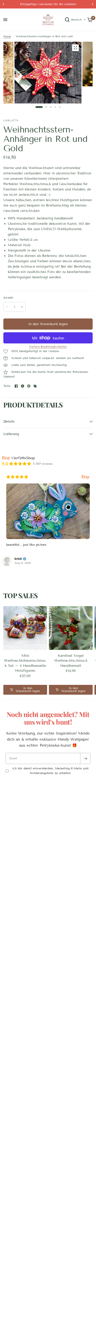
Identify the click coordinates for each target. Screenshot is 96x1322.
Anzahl (8, 298)
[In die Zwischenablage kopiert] (35, 386)
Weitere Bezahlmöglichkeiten (48, 346)
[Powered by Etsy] (85, 477)
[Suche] (67, 19)
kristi (18, 558)
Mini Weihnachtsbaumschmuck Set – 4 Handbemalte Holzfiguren (25, 663)
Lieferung (11, 434)
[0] (89, 19)
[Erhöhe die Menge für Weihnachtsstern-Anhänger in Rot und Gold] (21, 307)
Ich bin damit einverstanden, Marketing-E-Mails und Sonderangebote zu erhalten (50, 771)
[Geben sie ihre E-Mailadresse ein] (85, 758)
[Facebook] (16, 386)
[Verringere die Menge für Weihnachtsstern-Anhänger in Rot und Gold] (7, 307)
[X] (22, 386)
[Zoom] (75, 47)
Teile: (7, 386)
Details (9, 421)
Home (7, 36)
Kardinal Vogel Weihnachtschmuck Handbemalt (71, 660)
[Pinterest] (28, 386)
